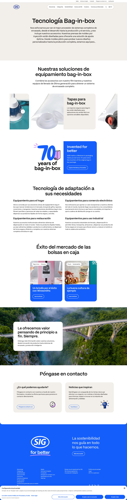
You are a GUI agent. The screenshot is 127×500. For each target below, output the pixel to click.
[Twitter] (93, 485)
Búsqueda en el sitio (46, 476)
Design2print (20, 482)
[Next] (104, 111)
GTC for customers (94, 473)
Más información (78, 453)
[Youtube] (98, 485)
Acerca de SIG (78, 7)
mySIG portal (111, 1)
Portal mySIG (20, 480)
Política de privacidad (95, 469)
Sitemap (43, 478)
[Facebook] (90, 485)
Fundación (92, 1)
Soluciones (52, 7)
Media (77, 1)
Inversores (20, 476)
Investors (86, 7)
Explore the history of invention (77, 167)
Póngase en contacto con (101, 1)
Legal (90, 471)
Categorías (60, 7)
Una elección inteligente (71, 473)
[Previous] (23, 111)
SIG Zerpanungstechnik (71, 471)
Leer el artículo (38, 296)
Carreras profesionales (97, 7)
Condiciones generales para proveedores (27, 484)
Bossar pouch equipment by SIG (73, 469)
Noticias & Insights (84, 1)
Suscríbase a (74, 407)
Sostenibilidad (69, 7)
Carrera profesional (22, 478)
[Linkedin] (95, 485)
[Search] (106, 7)
